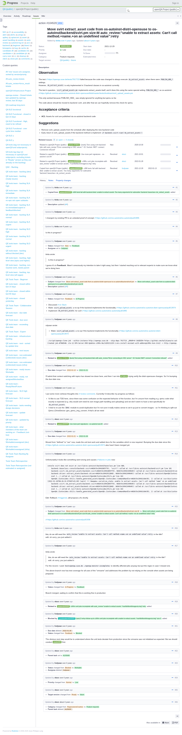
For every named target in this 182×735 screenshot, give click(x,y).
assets (20, 40)
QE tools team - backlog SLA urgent (18, 223)
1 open (60, 140)
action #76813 (74, 145)
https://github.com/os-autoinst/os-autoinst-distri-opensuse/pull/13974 (147, 308)
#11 (176, 388)
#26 (176, 702)
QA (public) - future (68, 60)
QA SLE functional (13, 109)
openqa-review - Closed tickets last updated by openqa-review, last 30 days (19, 98)
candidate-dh (8, 51)
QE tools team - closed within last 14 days (18, 285)
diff (66, 204)
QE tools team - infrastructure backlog (18, 337)
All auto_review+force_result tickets (18, 84)
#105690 (57, 642)
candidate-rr (8, 53)
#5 (177, 241)
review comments (87, 394)
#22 (176, 651)
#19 (176, 602)
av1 (28, 43)
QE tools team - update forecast (15, 413)
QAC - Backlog (12, 167)
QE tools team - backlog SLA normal (18, 216)
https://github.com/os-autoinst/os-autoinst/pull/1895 (117, 218)
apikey (5, 37)
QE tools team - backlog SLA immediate (18, 191)
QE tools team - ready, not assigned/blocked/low (17, 378)
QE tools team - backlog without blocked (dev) (16, 252)
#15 (176, 506)
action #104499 (76, 168)
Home (11, 3)
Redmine (15, 731)
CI (10, 32)
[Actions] (177, 147)
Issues (36, 16)
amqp (20, 35)
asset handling (9, 40)
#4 (177, 227)
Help (33, 3)
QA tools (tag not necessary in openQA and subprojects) (18, 146)
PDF (176, 723)
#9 (177, 353)
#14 (176, 454)
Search (128, 10)
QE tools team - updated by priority (17, 421)
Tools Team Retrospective (16, 461)
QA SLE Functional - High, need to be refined (17, 122)
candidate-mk (23, 51)
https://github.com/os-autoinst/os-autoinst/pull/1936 (68, 520)
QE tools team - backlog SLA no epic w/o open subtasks (18, 199)
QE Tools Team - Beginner (17, 279)
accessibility (19, 32)
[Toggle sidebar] (1, 20)
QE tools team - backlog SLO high (18, 230)
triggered (63, 498)
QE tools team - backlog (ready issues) (16, 177)
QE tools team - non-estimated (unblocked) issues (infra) (19, 363)
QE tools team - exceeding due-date (17, 325)
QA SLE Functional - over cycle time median (16, 129)
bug (16, 48)
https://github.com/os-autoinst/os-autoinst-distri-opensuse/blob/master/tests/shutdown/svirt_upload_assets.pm (86, 93)
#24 (176, 678)
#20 (176, 614)
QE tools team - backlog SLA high (18, 184)
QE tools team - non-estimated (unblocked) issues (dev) (19, 356)
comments (25, 59)
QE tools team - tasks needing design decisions (18, 406)
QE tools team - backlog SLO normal (18, 237)
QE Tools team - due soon (17, 320)
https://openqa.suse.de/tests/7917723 (64, 79)
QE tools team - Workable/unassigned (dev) (17, 440)
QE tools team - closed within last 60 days (18, 292)
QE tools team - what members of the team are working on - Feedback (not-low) (18, 431)
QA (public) (8, 9)
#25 (176, 690)
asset (24, 37)
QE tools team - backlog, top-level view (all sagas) (18, 273)
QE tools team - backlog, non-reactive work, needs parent (18, 266)
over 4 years (66, 41)
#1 (177, 188)
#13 (176, 431)
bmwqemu (7, 48)
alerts (12, 35)
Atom (167, 723)
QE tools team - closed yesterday (15, 299)
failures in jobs (105, 460)
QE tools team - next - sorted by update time (18, 344)
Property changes (63, 180)
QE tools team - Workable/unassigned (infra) (18, 448)
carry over (7, 56)
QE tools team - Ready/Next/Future (14, 385)
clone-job (14, 59)
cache (23, 48)
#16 (176, 528)
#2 (177, 200)
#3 (177, 212)
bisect (26, 45)
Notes (50, 180)
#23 (176, 663)
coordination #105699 (67, 618)
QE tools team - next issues (17, 350)
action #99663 (74, 154)
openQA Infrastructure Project (18, 91)
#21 (176, 626)
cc (15, 56)
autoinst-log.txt (17, 43)
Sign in (175, 3)
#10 (176, 366)
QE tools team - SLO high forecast (16, 392)
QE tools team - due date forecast (16, 314)
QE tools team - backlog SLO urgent (18, 244)
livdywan (125, 168)
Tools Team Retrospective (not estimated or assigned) (18, 466)
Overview (7, 16)
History (43, 180)
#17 (176, 546)
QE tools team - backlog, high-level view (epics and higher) (18, 259)
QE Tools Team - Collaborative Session (18, 306)
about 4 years (90, 41)
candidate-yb (21, 53)
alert (4, 35)
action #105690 (74, 161)
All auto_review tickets (15, 79)
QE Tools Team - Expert (16, 332)
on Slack (62, 305)
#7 (177, 294)
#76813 (124, 376)
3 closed (69, 140)
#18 (176, 582)
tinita (58, 41)
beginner (16, 45)
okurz (124, 154)
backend (6, 45)
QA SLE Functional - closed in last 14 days (18, 115)
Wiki (43, 16)
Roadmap (26, 16)
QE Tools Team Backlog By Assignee (17, 455)
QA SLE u (10, 136)
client (5, 59)
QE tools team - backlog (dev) (18, 172)
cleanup (22, 56)
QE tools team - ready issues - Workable (18, 370)
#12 (176, 419)
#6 (177, 277)
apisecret (15, 37)
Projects (25, 3)
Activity (17, 16)
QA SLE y (10, 140)
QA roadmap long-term (15, 105)
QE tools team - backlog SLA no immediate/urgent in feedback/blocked (18, 207)
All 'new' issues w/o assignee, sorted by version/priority (18, 73)
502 (4, 32)
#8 (177, 319)
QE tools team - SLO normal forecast (18, 399)
